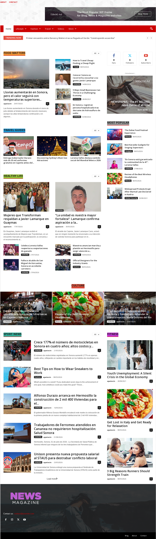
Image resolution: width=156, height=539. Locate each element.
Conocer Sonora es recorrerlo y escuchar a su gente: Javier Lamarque (85, 78)
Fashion (34, 28)
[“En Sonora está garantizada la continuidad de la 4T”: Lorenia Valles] (114, 163)
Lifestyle (20, 28)
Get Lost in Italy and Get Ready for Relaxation (129, 424)
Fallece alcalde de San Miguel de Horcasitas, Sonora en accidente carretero (32, 264)
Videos (61, 28)
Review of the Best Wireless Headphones (72, 316)
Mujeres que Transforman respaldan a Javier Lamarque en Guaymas (26, 219)
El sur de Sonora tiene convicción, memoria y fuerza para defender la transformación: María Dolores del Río (129, 314)
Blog (126, 535)
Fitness (110, 466)
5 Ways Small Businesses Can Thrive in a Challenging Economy (86, 93)
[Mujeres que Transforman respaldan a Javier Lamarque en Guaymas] (26, 197)
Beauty (128, 136)
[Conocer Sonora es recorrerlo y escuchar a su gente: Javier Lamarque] (63, 79)
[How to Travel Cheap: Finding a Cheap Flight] (63, 64)
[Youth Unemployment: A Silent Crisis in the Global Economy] (130, 355)
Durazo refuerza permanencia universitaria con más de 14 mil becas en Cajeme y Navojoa (25, 314)
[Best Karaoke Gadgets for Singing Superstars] (114, 149)
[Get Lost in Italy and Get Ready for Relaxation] (130, 404)
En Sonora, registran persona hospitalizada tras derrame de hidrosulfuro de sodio (86, 109)
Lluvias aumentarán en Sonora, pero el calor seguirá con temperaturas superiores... (26, 96)
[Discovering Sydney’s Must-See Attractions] (52, 146)
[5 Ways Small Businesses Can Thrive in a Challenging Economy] (63, 94)
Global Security (131, 198)
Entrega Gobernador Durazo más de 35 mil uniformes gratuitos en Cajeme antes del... (19, 160)
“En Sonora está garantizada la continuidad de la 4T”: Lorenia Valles (138, 162)
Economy (77, 99)
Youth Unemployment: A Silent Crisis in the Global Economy (129, 375)
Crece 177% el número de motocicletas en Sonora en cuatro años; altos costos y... (66, 344)
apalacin (8, 103)
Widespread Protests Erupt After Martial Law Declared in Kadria (138, 192)
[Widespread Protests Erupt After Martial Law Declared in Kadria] (114, 193)
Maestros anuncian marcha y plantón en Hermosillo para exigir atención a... (87, 248)
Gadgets (128, 151)
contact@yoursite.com (24, 514)
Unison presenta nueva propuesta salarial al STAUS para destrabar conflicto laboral (66, 456)
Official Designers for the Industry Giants (85, 262)
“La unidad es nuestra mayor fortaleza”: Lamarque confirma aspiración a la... (77, 219)
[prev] (147, 38)
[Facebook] (139, 2)
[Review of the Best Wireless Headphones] (114, 178)
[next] (151, 38)
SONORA (7, 87)
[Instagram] (144, 2)
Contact (13, 2)
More (71, 28)
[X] (149, 2)
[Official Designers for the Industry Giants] (63, 264)
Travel (48, 28)
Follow (129, 54)
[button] (151, 28)
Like (114, 54)
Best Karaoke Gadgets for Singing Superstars (137, 146)
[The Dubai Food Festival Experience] (114, 134)
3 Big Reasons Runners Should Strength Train (128, 473)
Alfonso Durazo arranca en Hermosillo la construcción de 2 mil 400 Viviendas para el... (65, 399)
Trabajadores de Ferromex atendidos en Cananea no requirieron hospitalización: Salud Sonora (65, 429)
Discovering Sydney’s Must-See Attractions (52, 159)
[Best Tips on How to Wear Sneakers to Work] (17, 377)
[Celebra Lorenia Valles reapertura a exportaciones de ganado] (11, 250)
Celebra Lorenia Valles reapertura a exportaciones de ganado (34, 248)
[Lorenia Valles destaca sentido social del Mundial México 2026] (86, 146)
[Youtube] (153, 2)
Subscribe (146, 54)
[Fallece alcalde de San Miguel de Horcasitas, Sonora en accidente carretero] (11, 264)
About (3, 2)
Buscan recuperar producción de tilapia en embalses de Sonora (57, 38)
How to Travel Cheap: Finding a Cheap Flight (84, 62)
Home (8, 28)
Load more (51, 479)
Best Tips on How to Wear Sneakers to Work (63, 371)
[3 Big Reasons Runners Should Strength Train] (130, 452)
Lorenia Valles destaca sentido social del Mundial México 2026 (86, 159)
